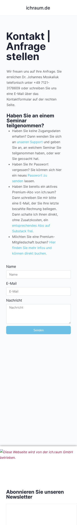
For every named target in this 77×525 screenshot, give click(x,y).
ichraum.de (38, 8)
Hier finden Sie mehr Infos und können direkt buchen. (34, 247)
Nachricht (14, 300)
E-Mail (11, 283)
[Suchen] (69, 8)
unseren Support (29, 142)
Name (11, 266)
